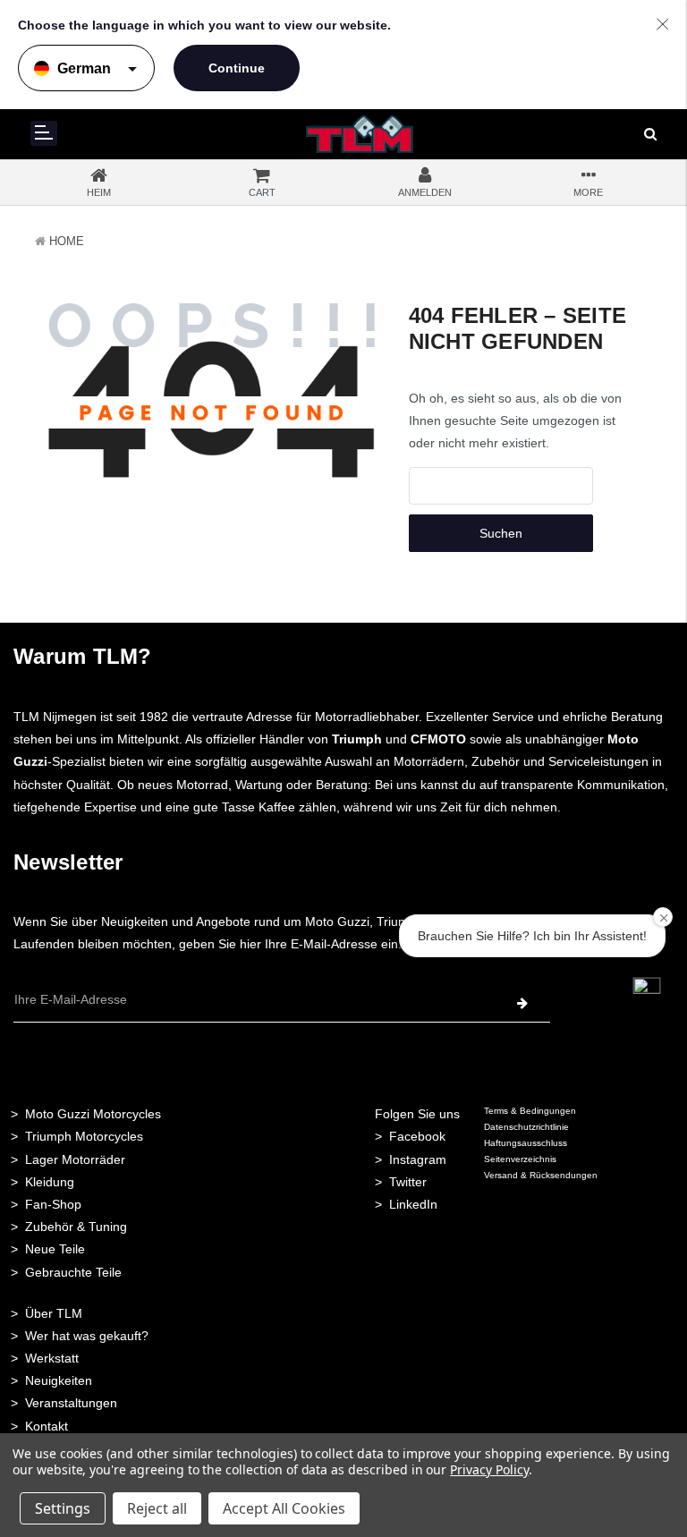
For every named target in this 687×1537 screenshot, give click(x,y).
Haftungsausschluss (525, 1143)
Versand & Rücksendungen (541, 1175)
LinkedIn (413, 1204)
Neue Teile (55, 1249)
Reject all (157, 1508)
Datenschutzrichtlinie (526, 1127)
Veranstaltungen (71, 1403)
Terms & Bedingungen (530, 1111)
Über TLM (53, 1313)
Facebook (417, 1136)
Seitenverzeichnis (520, 1159)
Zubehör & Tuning (76, 1226)
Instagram (417, 1159)
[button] (647, 990)
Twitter (408, 1182)
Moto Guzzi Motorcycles (93, 1114)
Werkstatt (52, 1358)
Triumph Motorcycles (84, 1136)
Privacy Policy (489, 1469)
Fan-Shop (53, 1204)
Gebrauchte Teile (73, 1272)
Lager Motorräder (75, 1159)
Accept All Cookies (284, 1508)
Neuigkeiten (58, 1380)
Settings (62, 1508)
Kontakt (46, 1426)
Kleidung (49, 1182)
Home (66, 241)
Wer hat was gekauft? (86, 1336)
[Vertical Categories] (43, 133)
